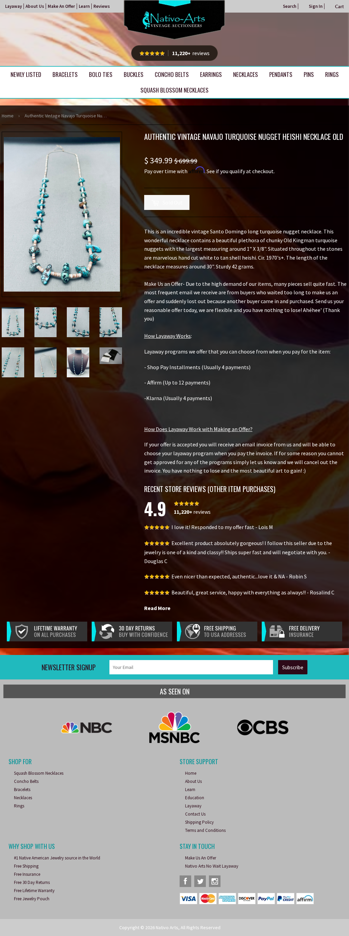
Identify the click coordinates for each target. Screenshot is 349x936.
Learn (84, 6)
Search (289, 6)
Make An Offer (61, 6)
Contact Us (195, 814)
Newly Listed (26, 74)
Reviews (101, 6)
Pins (309, 74)
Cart (339, 6)
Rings (332, 74)
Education (194, 798)
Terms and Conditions (205, 830)
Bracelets (65, 74)
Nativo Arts (167, 927)
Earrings (211, 74)
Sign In (315, 6)
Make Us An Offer (200, 858)
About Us (35, 6)
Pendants (280, 74)
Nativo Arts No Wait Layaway (211, 866)
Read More (157, 608)
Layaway (13, 6)
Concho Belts (172, 74)
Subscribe (292, 667)
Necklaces (245, 74)
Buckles (133, 74)
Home (8, 116)
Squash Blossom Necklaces (174, 90)
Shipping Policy (199, 822)
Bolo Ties (100, 74)
